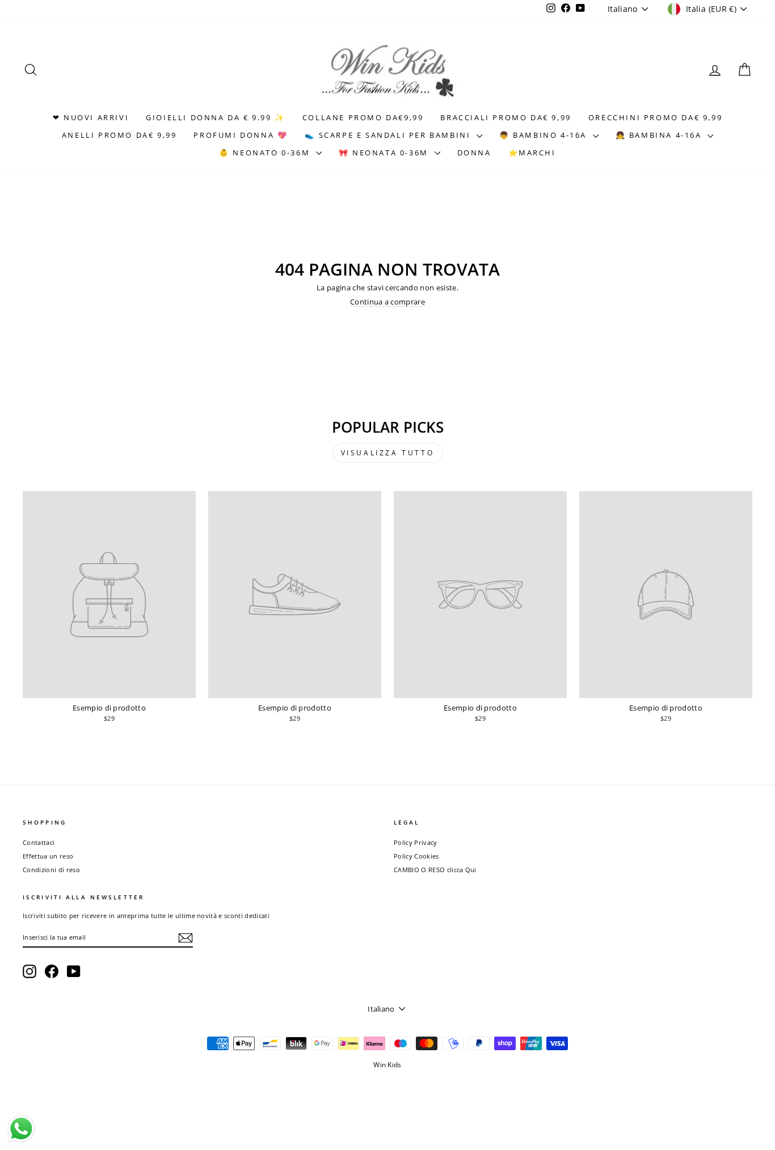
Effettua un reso (48, 856)
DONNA (474, 152)
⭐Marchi (532, 152)
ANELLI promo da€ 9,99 (119, 135)
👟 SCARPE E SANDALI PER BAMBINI (389, 135)
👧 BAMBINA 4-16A (660, 135)
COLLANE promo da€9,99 (363, 117)
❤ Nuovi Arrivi (91, 117)
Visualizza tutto (388, 453)
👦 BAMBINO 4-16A (544, 135)
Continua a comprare (387, 302)
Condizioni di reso (51, 869)
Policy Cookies (416, 856)
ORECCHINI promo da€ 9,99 (655, 117)
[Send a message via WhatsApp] (21, 1128)
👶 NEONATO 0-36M (266, 152)
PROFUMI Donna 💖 (240, 135)
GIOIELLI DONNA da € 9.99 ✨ (215, 117)
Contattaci (38, 842)
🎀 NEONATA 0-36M (385, 152)
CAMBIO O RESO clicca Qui (435, 869)
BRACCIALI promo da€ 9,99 (505, 117)
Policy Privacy (415, 842)
